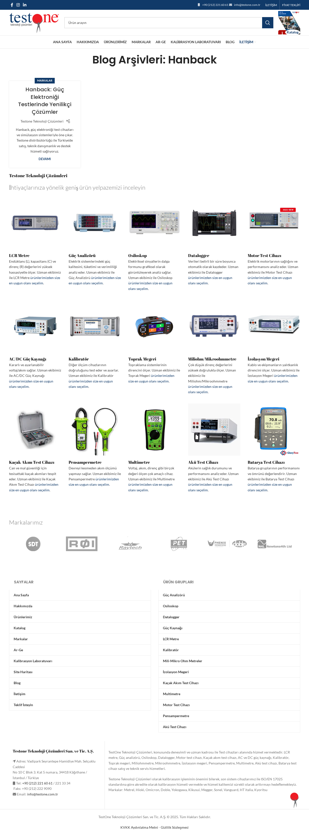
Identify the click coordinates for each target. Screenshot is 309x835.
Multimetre (139, 462)
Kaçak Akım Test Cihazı (31, 462)
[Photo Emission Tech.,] (178, 544)
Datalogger (198, 255)
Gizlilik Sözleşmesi (175, 827)
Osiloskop (137, 255)
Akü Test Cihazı (203, 462)
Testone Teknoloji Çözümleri (42, 121)
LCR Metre (19, 255)
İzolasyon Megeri (263, 359)
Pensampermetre (85, 462)
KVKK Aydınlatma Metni (139, 827)
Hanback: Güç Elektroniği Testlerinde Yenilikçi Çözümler (44, 101)
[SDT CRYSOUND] (33, 544)
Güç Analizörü (82, 255)
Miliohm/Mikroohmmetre (212, 359)
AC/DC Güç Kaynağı (27, 359)
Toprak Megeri (142, 359)
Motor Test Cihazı (264, 255)
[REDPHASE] (81, 544)
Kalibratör (79, 359)
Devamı (45, 159)
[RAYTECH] (130, 544)
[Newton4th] (276, 544)
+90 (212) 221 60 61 (215, 5)
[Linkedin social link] (24, 5)
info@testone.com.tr (247, 5)
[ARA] (267, 22)
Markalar (44, 80)
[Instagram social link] (18, 5)
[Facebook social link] (12, 5)
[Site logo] (34, 22)
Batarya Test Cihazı (266, 462)
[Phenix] (227, 544)
